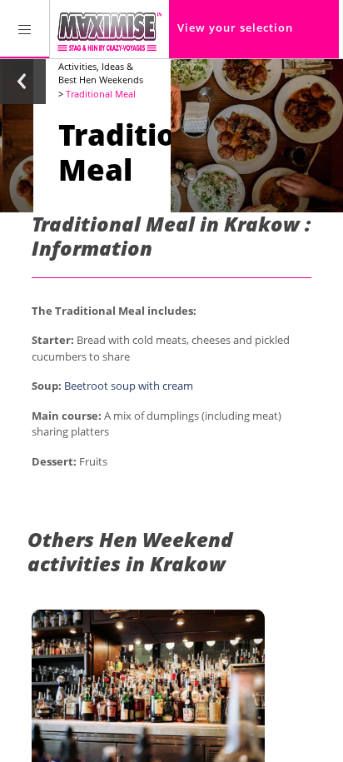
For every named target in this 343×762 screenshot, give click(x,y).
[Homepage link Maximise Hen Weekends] (109, 29)
